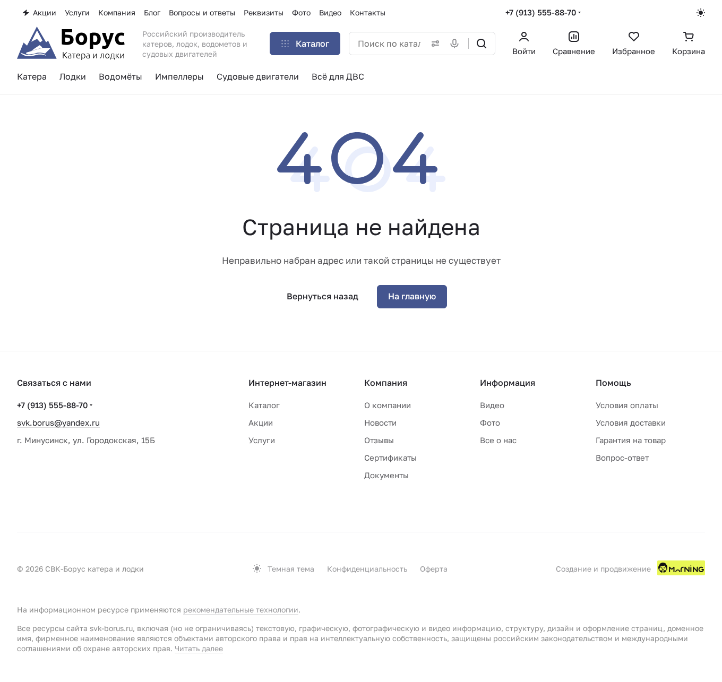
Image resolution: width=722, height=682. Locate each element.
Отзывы (379, 440)
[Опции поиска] (433, 43)
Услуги (261, 440)
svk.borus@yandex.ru (58, 422)
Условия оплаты (627, 405)
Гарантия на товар (631, 440)
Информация (507, 382)
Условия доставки (631, 422)
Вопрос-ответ (622, 457)
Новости (380, 422)
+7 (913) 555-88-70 (540, 12)
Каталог (264, 405)
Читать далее (199, 648)
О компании (387, 405)
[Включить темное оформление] (701, 12)
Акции (260, 422)
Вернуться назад (322, 296)
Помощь (613, 382)
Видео (492, 405)
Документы (386, 475)
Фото (490, 422)
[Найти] (481, 43)
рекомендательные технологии (240, 609)
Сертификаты (390, 457)
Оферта (434, 568)
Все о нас (498, 440)
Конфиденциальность (367, 568)
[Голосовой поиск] (456, 43)
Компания (385, 382)
